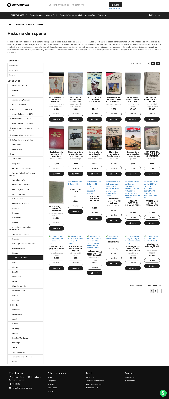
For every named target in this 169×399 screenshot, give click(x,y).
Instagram (131, 377)
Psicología (16, 328)
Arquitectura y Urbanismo (21, 100)
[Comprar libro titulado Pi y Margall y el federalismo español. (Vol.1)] (133, 239)
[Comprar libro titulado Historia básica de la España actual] (94, 138)
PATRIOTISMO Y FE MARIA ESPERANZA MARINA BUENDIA (56, 100)
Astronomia (16, 159)
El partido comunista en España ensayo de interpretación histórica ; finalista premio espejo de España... (113, 154)
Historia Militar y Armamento (23, 135)
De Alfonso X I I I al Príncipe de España (75, 248)
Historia (15, 253)
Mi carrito (155, 15)
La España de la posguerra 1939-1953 (56, 248)
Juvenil (14, 281)
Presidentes (113, 242)
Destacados (13, 70)
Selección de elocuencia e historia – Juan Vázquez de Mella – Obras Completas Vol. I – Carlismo (75, 100)
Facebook (131, 381)
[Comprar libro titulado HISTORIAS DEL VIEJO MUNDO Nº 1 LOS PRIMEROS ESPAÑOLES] (152, 138)
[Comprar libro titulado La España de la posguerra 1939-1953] (56, 239)
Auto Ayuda (16, 145)
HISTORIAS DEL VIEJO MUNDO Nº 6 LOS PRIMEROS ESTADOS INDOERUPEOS (114, 100)
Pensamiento (17, 314)
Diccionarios (16, 218)
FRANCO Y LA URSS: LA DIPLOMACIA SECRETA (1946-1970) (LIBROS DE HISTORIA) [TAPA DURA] (152, 203)
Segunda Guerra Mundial (71, 15)
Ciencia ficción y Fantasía (21, 168)
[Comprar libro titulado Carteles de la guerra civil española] (56, 138)
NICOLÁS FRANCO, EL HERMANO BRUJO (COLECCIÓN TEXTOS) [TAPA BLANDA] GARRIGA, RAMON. (133, 203)
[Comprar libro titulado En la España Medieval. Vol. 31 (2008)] (152, 83)
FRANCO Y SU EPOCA (20, 86)
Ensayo (15, 222)
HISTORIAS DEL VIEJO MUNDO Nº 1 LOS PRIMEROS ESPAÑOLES (152, 154)
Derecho (15, 213)
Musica (15, 295)
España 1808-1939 (75, 191)
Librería (12, 75)
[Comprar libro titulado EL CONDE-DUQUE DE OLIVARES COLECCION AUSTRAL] (94, 187)
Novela (15, 305)
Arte (14, 154)
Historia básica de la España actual (95, 154)
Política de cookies (93, 388)
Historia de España (21, 258)
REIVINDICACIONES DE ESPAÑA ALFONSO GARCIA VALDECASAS (56, 209)
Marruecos (16, 90)
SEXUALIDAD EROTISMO (21, 234)
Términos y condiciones (95, 381)
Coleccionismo (17, 199)
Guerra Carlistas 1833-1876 (22, 114)
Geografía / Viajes (19, 248)
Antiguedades (17, 149)
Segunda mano (36, 15)
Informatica (16, 277)
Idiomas (15, 267)
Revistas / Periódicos (20, 338)
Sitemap (51, 391)
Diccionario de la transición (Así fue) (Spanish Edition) (75, 154)
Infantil (15, 272)
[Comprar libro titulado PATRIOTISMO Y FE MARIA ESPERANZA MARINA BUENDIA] (56, 83)
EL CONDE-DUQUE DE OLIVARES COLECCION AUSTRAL (94, 199)
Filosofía (15, 239)
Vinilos (14, 361)
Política (15, 324)
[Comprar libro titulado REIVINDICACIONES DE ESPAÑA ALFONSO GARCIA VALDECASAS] (56, 192)
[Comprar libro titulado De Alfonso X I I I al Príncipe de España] (75, 239)
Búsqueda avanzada (115, 8)
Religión (15, 333)
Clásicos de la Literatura (21, 185)
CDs (13, 95)
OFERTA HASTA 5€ (19, 15)
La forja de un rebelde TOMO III (152, 246)
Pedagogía (16, 310)
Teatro (14, 347)
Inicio (11, 24)
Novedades (13, 65)
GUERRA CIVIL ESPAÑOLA (22, 109)
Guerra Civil (51, 15)
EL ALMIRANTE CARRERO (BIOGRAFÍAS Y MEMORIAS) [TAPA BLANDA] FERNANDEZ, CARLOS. (95, 100)
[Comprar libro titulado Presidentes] (114, 237)
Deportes (15, 208)
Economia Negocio (19, 194)
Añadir (57, 119)
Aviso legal (90, 377)
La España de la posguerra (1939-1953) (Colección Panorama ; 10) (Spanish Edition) (94, 253)
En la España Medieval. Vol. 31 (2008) (152, 100)
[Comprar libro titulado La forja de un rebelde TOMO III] (152, 238)
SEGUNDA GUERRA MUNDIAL (23, 119)
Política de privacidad (94, 384)
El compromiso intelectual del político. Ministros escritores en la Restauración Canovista (114, 201)
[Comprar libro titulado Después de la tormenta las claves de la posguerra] (133, 138)
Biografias (16, 163)
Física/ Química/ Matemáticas (23, 243)
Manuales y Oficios (19, 286)
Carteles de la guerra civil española (56, 154)
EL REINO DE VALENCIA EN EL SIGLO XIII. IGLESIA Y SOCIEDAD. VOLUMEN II (133, 100)
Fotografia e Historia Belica (22, 140)
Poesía (14, 319)
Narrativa (15, 300)
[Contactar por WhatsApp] (163, 393)
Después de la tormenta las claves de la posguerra (133, 154)
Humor (14, 262)
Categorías (90, 15)
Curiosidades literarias (20, 203)
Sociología (16, 343)
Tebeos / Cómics (18, 352)
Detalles (56, 114)
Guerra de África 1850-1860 (22, 123)
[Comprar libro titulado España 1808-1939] (75, 184)
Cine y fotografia (18, 180)
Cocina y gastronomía (20, 189)
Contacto (102, 15)
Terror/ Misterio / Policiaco (22, 357)
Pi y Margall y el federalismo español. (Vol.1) (133, 248)
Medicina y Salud (18, 291)
